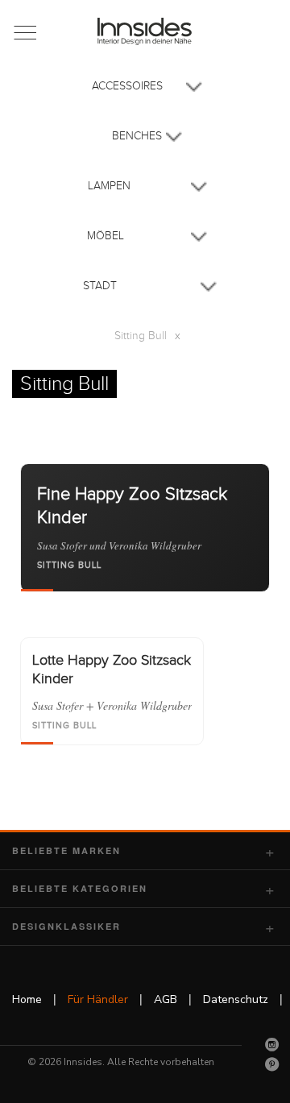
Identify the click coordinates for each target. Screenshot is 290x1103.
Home (27, 999)
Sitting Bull (69, 565)
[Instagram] (272, 1044)
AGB (165, 999)
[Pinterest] (272, 1064)
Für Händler (98, 999)
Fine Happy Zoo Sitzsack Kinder (132, 506)
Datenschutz (235, 999)
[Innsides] (145, 31)
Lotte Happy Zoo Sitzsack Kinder (111, 669)
